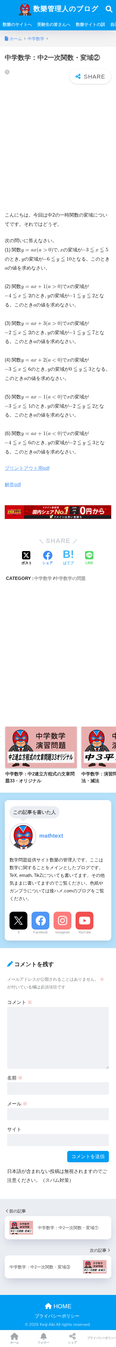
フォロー (43, 1342)
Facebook (40, 932)
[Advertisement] (58, 148)
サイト (14, 1129)
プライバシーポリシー (57, 1316)
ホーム (14, 1342)
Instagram (62, 932)
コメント (19, 1002)
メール (17, 1103)
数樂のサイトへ (17, 24)
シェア (72, 1342)
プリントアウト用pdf (27, 468)
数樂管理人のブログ (65, 8)
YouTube (84, 932)
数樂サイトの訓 (90, 24)
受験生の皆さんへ (53, 24)
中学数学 (43, 578)
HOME (61, 1306)
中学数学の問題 (70, 578)
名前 (15, 1077)
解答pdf (13, 484)
